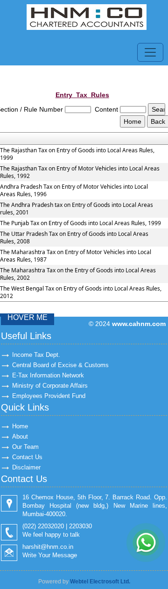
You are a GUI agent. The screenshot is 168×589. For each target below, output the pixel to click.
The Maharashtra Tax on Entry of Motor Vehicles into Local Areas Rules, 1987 (75, 255)
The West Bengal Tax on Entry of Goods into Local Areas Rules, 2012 (80, 292)
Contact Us (27, 457)
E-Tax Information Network (48, 375)
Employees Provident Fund (48, 395)
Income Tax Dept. (36, 354)
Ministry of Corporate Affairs (50, 385)
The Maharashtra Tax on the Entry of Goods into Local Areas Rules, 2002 (78, 274)
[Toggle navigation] (150, 52)
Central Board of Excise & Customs (60, 365)
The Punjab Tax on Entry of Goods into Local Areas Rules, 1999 (80, 223)
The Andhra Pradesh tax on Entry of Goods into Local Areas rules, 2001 (76, 208)
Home (20, 426)
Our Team (25, 446)
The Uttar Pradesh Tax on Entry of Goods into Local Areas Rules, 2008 (74, 237)
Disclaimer (26, 467)
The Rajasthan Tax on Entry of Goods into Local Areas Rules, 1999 (77, 154)
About (20, 436)
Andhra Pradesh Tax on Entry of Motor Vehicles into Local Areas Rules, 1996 (74, 190)
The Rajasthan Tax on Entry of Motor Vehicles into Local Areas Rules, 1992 (80, 172)
